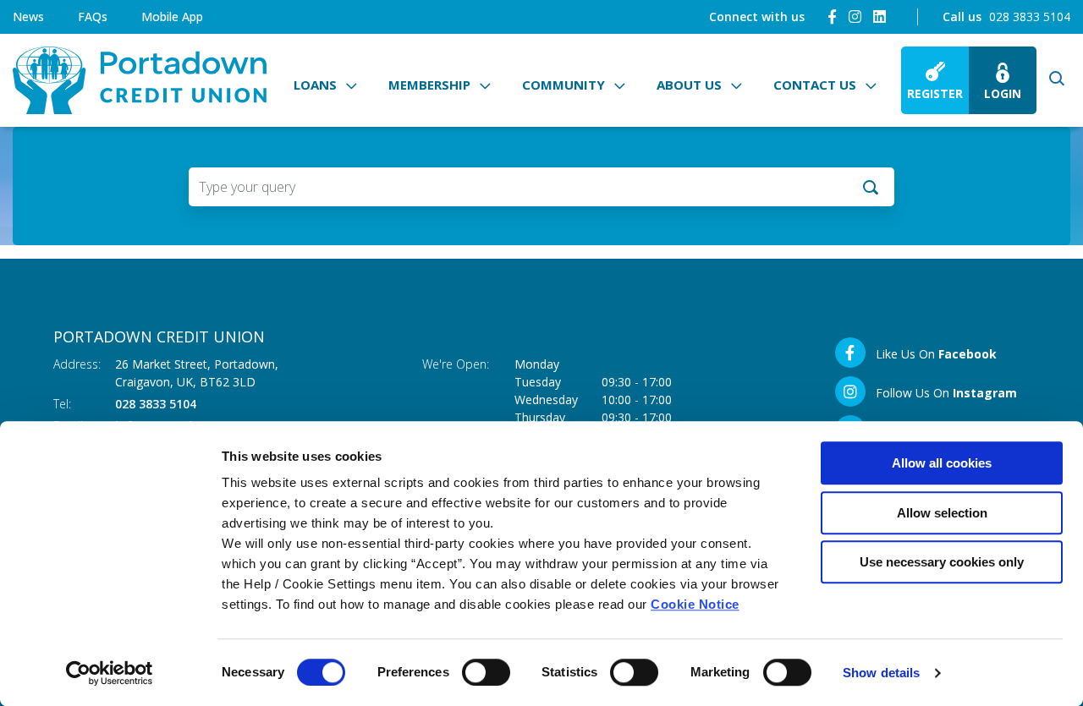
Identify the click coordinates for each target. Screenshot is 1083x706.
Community (563, 84)
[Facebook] (832, 16)
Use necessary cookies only (942, 562)
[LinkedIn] (879, 16)
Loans (315, 84)
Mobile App (172, 16)
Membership (429, 84)
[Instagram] (855, 16)
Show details (881, 672)
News (28, 16)
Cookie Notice (695, 604)
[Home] (140, 80)
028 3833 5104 (1029, 16)
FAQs (92, 16)
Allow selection (942, 513)
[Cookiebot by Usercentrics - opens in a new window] (110, 673)
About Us (689, 84)
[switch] (486, 672)
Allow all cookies (942, 463)
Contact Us (814, 84)
